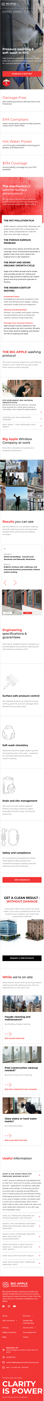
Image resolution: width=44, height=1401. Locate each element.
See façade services (14, 999)
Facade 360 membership (27, 1327)
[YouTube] (14, 1312)
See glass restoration (15, 1097)
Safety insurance (9, 1337)
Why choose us (21, 847)
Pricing (5, 1333)
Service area (27, 1333)
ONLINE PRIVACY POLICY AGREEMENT (13, 1397)
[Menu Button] (37, 4)
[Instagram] (9, 1312)
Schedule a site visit (21, 71)
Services (25, 1321)
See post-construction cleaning (20, 1048)
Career (25, 1342)
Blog (4, 1342)
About (4, 1321)
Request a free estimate (21, 922)
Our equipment (28, 1337)
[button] (5, 562)
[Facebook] (3, 1312)
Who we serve (8, 1326)
